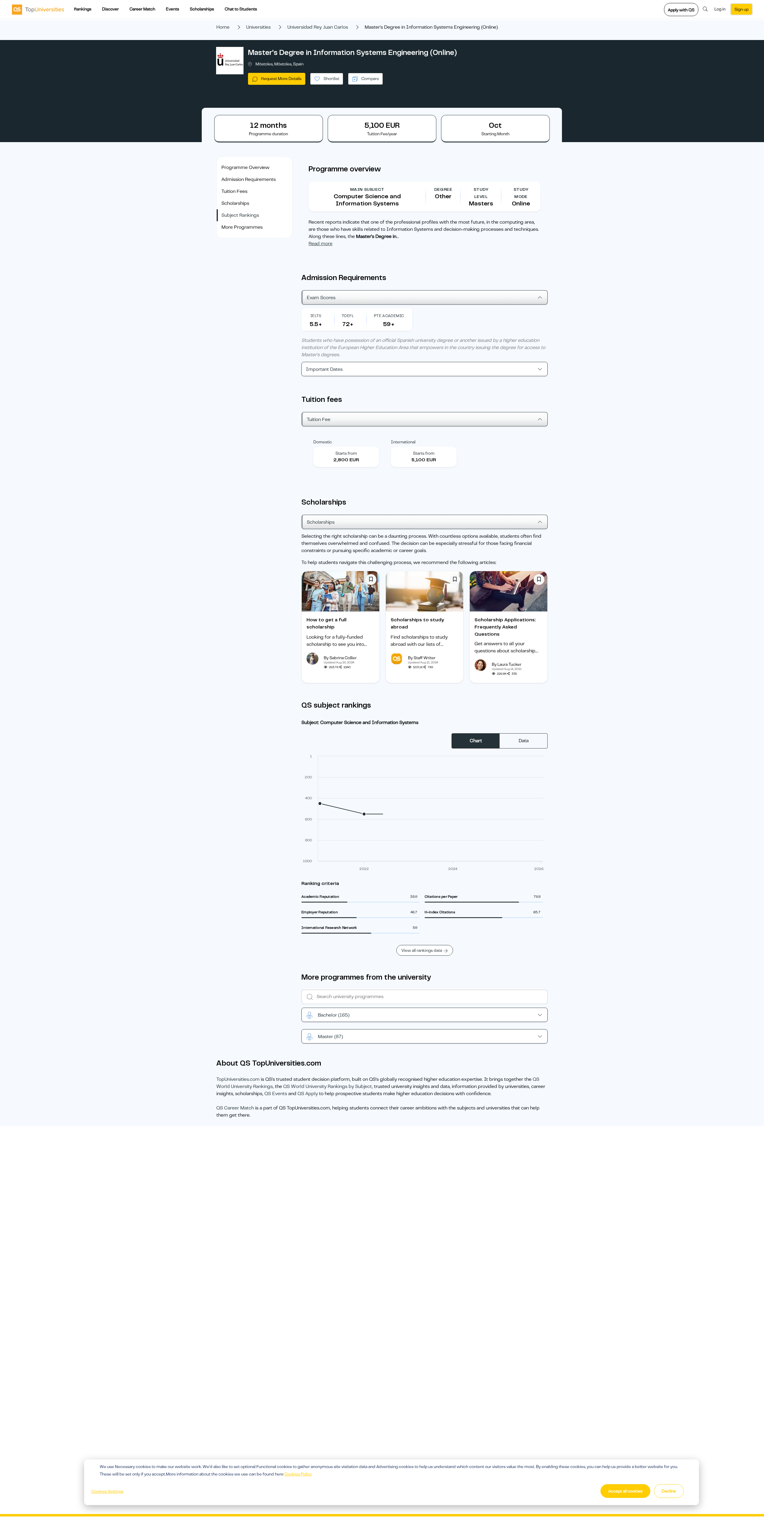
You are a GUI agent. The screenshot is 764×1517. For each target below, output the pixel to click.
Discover (110, 9)
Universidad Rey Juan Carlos (317, 27)
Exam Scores (321, 298)
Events (172, 9)
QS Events (275, 1094)
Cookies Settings (107, 1491)
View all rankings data (421, 950)
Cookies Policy (298, 1474)
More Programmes (242, 227)
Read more (320, 244)
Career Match (142, 9)
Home (222, 27)
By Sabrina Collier (340, 657)
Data (524, 741)
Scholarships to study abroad (417, 623)
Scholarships (202, 9)
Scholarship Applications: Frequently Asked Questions (505, 627)
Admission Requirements (248, 179)
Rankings (82, 9)
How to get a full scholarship (326, 623)
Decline (669, 1491)
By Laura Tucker (506, 664)
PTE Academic (389, 315)
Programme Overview (245, 167)
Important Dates (324, 369)
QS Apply (308, 1094)
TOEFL (348, 315)
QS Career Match (235, 1108)
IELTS (315, 315)
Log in (720, 9)
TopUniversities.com (238, 1079)
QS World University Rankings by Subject (327, 1086)
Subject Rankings (240, 215)
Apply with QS (681, 10)
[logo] (38, 9)
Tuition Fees (234, 191)
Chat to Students (241, 9)
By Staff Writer (421, 657)
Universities (258, 27)
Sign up (741, 9)
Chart (476, 741)
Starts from (346, 453)
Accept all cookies (625, 1491)
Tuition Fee (318, 419)
